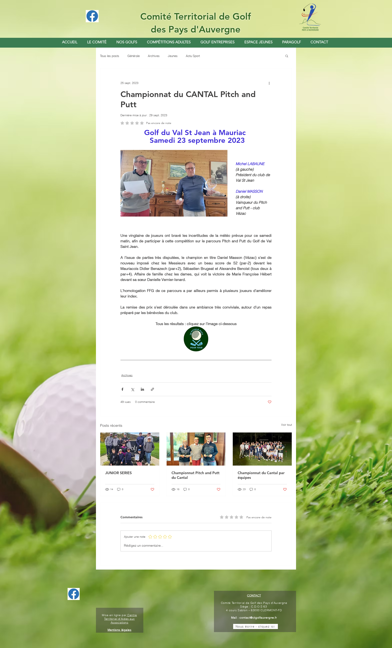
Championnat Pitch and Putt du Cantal (195, 475)
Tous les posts (109, 56)
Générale (133, 56)
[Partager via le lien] (152, 389)
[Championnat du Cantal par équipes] (262, 449)
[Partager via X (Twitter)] (132, 389)
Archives (154, 56)
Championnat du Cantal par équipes (261, 475)
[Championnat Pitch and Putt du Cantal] (196, 449)
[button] (126, 42)
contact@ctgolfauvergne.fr (258, 617)
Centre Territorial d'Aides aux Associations (120, 618)
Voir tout (286, 425)
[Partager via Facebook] (122, 389)
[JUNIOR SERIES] (129, 449)
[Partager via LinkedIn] (142, 389)
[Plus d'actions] (269, 82)
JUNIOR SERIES (118, 472)
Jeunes (173, 56)
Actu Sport (193, 56)
